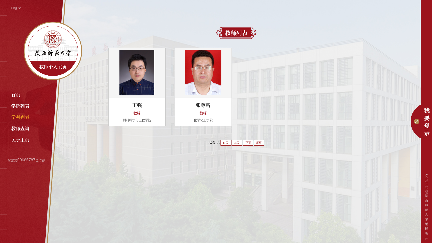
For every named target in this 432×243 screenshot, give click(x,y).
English (16, 8)
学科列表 (20, 117)
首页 (15, 94)
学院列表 (20, 106)
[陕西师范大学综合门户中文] (53, 78)
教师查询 (20, 128)
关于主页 (20, 139)
